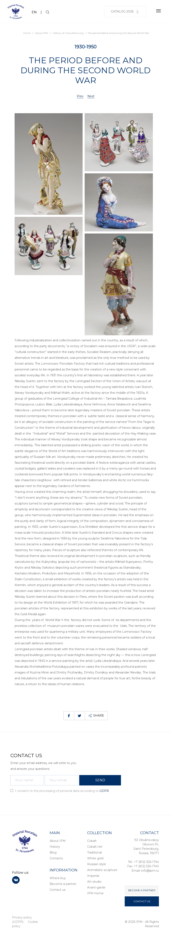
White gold (95, 858)
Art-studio (94, 881)
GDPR (104, 791)
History (55, 847)
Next (90, 96)
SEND (100, 780)
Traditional (94, 852)
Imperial (93, 876)
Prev (80, 96)
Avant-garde (96, 887)
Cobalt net (94, 847)
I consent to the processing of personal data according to (61, 791)
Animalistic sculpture (102, 870)
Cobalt (92, 841)
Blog (53, 852)
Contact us (57, 890)
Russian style (96, 864)
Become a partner (63, 884)
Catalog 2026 (122, 11)
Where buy (58, 878)
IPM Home (95, 893)
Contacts (56, 858)
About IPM (58, 841)
